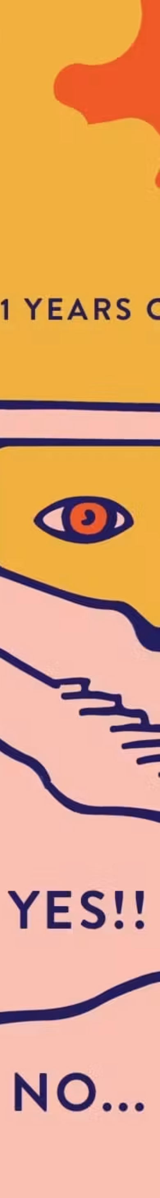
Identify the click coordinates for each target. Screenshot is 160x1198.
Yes (80, 491)
